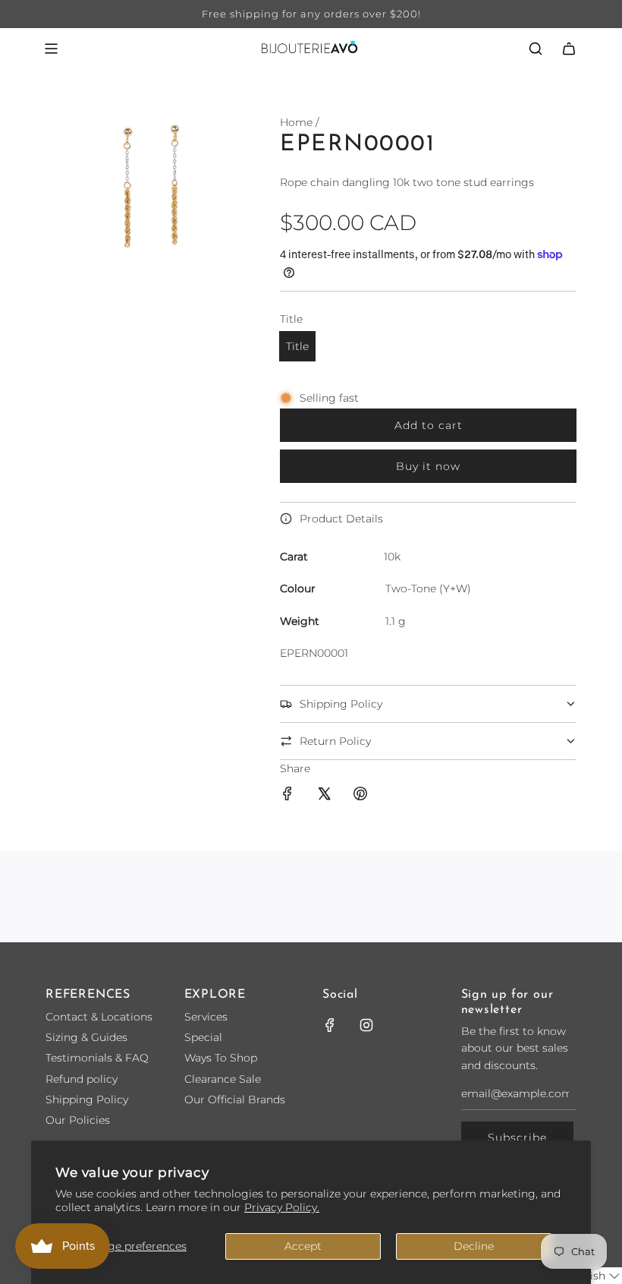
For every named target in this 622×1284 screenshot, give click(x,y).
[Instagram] (366, 1025)
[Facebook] (330, 1025)
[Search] (535, 48)
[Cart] (569, 48)
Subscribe (517, 1137)
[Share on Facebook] (287, 796)
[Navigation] (51, 48)
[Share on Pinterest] (360, 796)
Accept (303, 1246)
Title (297, 346)
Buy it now (428, 466)
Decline (474, 1246)
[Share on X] (324, 796)
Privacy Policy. (281, 1207)
